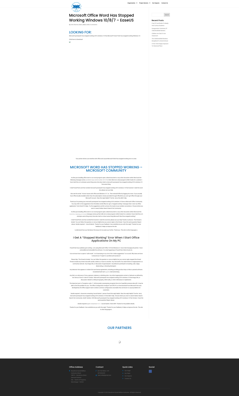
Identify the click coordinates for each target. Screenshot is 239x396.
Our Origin (128, 370)
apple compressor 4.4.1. (94, 303)
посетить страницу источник (77, 214)
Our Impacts (155, 3)
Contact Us (164, 3)
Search (167, 15)
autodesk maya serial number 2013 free (96, 180)
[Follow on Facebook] (150, 371)
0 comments (93, 24)
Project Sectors (143, 3)
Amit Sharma (74, 24)
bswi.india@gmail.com (104, 375)
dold (88, 24)
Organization (131, 3)
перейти (107, 272)
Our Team (127, 373)
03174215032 (102, 371)
